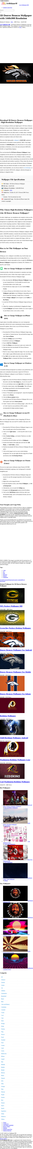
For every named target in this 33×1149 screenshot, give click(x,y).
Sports (2, 1108)
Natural (3, 1078)
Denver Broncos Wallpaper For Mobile (15, 672)
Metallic (3, 1064)
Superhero (3, 1111)
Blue (2, 1001)
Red (2, 1100)
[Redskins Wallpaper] (12, 712)
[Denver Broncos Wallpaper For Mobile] (12, 668)
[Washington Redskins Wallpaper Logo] (12, 756)
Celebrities (3, 1007)
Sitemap (5, 1128)
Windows (3, 1116)
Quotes (3, 1097)
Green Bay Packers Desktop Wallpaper (15, 628)
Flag (2, 1031)
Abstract (3, 979)
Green (2, 1051)
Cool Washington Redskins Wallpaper (15, 782)
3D (2, 977)
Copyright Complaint (8, 1125)
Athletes (3, 990)
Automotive (7, 826)
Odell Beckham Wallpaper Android (14, 738)
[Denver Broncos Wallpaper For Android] (12, 646)
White (2, 1113)
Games (3, 1045)
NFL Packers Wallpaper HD (11, 606)
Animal (3, 982)
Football (3, 1040)
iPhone (6, 880)
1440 (4, 570)
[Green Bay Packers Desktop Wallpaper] (12, 625)
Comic (2, 1012)
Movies (3, 1072)
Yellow (3, 1119)
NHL (2, 1083)
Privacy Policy (6, 1126)
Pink (2, 1089)
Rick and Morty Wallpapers (11, 807)
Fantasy (3, 1029)
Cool (2, 1015)
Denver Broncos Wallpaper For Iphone (15, 694)
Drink (2, 1026)
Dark (2, 1020)
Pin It (23, 580)
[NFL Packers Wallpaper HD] (12, 603)
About (4, 1122)
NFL (12, 22)
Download (2, 581)
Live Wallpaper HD (24, 5)
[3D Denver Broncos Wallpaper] (16, 73)
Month (2, 1070)
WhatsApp (10, 580)
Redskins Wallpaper (8, 716)
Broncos (5, 574)
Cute (2, 1018)
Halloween (3, 1053)
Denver (5, 576)
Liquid (2, 1059)
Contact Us (6, 1123)
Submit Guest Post (7, 7)
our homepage (27, 167)
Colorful (3, 1009)
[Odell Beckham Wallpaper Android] (12, 734)
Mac (2, 1061)
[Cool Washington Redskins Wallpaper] (12, 778)
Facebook (5, 580)
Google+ (15, 580)
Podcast (3, 1092)
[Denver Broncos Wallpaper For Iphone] (12, 690)
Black (2, 999)
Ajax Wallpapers (8, 862)
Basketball (3, 996)
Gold (2, 1048)
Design (3, 1023)
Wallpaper (5, 577)
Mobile (3, 1067)
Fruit (2, 1042)
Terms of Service (7, 1130)
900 (4, 573)
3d (3, 571)
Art (2, 988)
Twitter (1, 580)
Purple (2, 1094)
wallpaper (16, 140)
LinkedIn (20, 580)
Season (3, 1102)
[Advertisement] (16, 45)
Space (2, 1105)
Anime (2, 985)
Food (2, 1037)
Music (2, 1075)
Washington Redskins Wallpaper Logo (15, 760)
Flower (3, 1034)
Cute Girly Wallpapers (9, 844)
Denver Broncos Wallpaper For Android (16, 650)
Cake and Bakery (5, 1004)
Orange (3, 1086)
